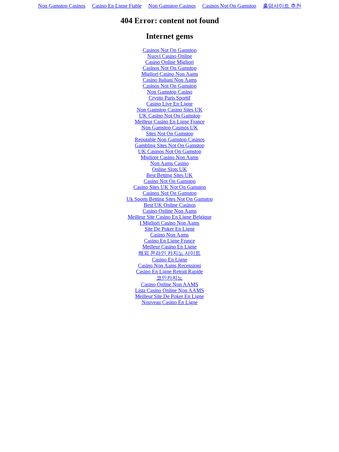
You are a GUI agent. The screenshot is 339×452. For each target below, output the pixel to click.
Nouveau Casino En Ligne (170, 302)
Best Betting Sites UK (169, 175)
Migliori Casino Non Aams (169, 74)
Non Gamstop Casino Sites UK (170, 110)
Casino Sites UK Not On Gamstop (169, 187)
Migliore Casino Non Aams (169, 157)
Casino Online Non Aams (170, 211)
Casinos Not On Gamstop (229, 6)
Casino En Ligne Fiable (117, 6)
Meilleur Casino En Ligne (169, 246)
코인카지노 (169, 278)
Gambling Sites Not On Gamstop (169, 145)
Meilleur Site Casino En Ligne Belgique (170, 217)
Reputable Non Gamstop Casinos (170, 139)
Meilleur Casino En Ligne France (170, 121)
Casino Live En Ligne (169, 104)
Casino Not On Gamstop (170, 181)
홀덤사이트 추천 (282, 6)
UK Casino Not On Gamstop (169, 115)
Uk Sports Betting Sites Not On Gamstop (169, 199)
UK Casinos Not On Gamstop (169, 151)
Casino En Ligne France (169, 241)
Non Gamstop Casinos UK (169, 127)
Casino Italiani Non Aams (170, 80)
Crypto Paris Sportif (169, 98)
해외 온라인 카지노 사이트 (169, 253)
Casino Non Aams (169, 235)
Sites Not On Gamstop (169, 133)
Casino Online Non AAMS (169, 284)
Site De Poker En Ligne (170, 229)
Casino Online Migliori (169, 62)
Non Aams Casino (169, 163)
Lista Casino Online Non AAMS (169, 290)
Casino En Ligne (169, 259)
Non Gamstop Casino (169, 92)
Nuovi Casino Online (169, 56)
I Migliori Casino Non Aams (169, 223)
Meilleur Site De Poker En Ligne (169, 296)
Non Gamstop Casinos (61, 6)
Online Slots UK (169, 169)
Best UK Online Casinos (170, 205)
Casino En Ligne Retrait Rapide (169, 271)
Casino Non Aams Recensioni (169, 265)
